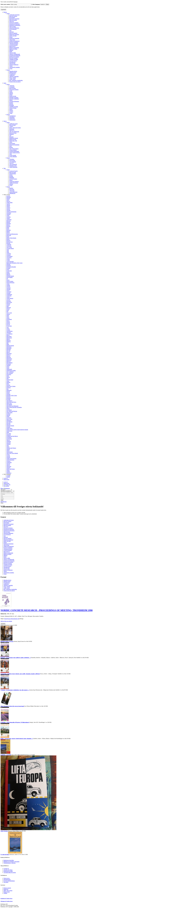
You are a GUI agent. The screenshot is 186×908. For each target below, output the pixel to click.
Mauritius (8, 349)
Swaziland (8, 437)
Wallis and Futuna (10, 469)
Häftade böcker (12, 72)
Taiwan (8, 440)
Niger (7, 375)
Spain (7, 432)
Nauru (7, 366)
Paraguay (8, 387)
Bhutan (8, 231)
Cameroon (8, 245)
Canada (8, 203)
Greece (8, 290)
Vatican (8, 465)
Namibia (8, 365)
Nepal (7, 368)
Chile (7, 251)
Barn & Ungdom (13, 16)
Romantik (11, 105)
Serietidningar (12, 115)
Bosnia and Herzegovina (12, 234)
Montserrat (8, 360)
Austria (8, 218)
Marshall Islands (10, 345)
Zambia (8, 471)
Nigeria (8, 377)
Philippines (8, 390)
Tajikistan (8, 441)
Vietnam (8, 467)
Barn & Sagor (12, 88)
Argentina (8, 213)
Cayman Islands (10, 248)
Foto (10, 30)
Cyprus (8, 260)
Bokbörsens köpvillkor (8, 860)
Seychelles (8, 417)
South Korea (9, 431)
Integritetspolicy (7, 879)
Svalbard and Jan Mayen (12, 436)
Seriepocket (12, 118)
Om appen (5, 882)
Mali (7, 343)
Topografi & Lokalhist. (14, 67)
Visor (10, 154)
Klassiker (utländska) (14, 98)
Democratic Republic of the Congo (14, 263)
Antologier (11, 85)
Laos (7, 327)
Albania (8, 205)
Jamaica (8, 314)
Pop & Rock (12, 143)
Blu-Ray (11, 188)
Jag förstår (3, 9)
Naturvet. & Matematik (14, 54)
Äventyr (11, 112)
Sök (2, 500)
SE (4, 484)
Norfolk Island (9, 379)
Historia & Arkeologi (14, 34)
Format (8, 70)
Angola (8, 209)
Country (11, 126)
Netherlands (9, 369)
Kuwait (8, 324)
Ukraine (8, 457)
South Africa (9, 428)
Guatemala (8, 295)
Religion (11, 104)
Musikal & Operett (13, 138)
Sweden (8, 196)
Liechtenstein (9, 331)
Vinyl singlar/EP (13, 164)
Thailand (8, 444)
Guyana (8, 299)
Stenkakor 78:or (13, 165)
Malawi (8, 339)
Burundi (8, 243)
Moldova (8, 354)
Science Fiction (12, 108)
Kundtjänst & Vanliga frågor (6, 898)
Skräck (10, 109)
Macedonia (8, 336)
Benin (7, 228)
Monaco (8, 356)
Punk (10, 146)
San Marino (9, 410)
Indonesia (8, 307)
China (7, 252)
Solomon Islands (10, 425)
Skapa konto (6, 479)
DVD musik (12, 160)
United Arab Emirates (11, 458)
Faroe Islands (9, 277)
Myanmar (8, 364)
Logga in (5, 478)
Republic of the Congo (11, 395)
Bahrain (8, 222)
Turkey (8, 450)
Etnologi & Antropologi (14, 25)
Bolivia (8, 232)
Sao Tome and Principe (11, 411)
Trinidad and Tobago (11, 448)
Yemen (8, 470)
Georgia (8, 286)
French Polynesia (10, 282)
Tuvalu (8, 454)
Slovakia (8, 423)
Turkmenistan (9, 452)
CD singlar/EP (12, 161)
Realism (11, 102)
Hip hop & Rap (12, 133)
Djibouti (8, 264)
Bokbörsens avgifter (8, 871)
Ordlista (5, 893)
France (8, 280)
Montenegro (9, 358)
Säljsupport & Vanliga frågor (7, 901)
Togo (7, 445)
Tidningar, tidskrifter (14, 76)
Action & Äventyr (13, 171)
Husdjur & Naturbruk (14, 38)
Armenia (8, 214)
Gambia (8, 285)
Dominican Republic (11, 266)
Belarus (8, 224)
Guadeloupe (9, 294)
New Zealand (9, 373)
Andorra (8, 207)
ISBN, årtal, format (7, 890)
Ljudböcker (12, 75)
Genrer (8, 13)
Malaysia (8, 340)
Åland (7, 199)
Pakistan (8, 382)
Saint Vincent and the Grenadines (14, 407)
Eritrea (7, 272)
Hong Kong (9, 302)
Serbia (7, 416)
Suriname (8, 434)
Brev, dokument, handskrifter (16, 80)
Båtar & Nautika (13, 20)
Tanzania (8, 442)
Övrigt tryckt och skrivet (14, 81)
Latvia (7, 328)
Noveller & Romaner (14, 101)
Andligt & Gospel (13, 123)
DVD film (11, 189)
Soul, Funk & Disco (14, 148)
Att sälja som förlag (7, 870)
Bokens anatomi (7, 888)
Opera (10, 142)
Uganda (8, 455)
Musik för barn (12, 139)
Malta (7, 344)
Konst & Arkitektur (13, 42)
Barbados (8, 223)
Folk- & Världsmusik (14, 131)
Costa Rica (8, 257)
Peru (7, 389)
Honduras (8, 301)
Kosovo (8, 323)
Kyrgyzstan (9, 326)
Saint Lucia (9, 403)
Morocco (8, 361)
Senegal (8, 415)
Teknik (10, 66)
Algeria (8, 206)
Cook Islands (9, 256)
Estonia (8, 273)
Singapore (8, 420)
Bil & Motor (12, 17)
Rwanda (8, 399)
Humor (11, 37)
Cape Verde (9, 247)
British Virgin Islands (11, 238)
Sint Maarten (9, 421)
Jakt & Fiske (12, 39)
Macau (8, 335)
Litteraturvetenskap (13, 43)
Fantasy (11, 92)
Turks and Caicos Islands (12, 453)
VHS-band (11, 190)
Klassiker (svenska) (13, 97)
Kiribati (8, 322)
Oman (7, 381)
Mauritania (8, 348)
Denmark (8, 197)
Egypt (7, 269)
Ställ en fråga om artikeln (6, 621)
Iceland (8, 305)
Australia (8, 217)
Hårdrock (11, 134)
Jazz (10, 135)
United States (9, 202)
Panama (8, 385)
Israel (7, 310)
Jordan (7, 318)
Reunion (8, 396)
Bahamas (8, 220)
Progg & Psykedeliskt (14, 144)
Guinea (8, 297)
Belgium (8, 226)
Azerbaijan (8, 219)
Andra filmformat (13, 192)
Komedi (11, 176)
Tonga (7, 446)
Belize (7, 227)
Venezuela (8, 466)
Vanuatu (8, 463)
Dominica (8, 265)
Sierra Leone (9, 419)
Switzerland (9, 438)
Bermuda (8, 230)
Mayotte (8, 350)
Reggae (11, 147)
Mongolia (8, 357)
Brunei (8, 239)
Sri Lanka (8, 433)
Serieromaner (12, 119)
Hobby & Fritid (12, 35)
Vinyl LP (11, 163)
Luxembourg (9, 333)
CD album (11, 159)
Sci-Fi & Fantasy (13, 60)
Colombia (8, 253)
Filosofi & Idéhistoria (14, 28)
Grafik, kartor (12, 79)
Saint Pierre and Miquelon (12, 406)
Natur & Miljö (12, 52)
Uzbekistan (9, 462)
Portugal (8, 394)
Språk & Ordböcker (13, 64)
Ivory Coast (9, 312)
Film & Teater (12, 26)
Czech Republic (10, 261)
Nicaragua (8, 374)
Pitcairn (8, 391)
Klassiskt (11, 136)
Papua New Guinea (10, 386)
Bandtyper (5, 889)
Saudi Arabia (9, 412)
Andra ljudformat (13, 167)
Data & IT (11, 21)
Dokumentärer (12, 173)
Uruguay (8, 461)
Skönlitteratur (12, 62)
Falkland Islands (10, 276)
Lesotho (8, 329)
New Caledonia (10, 371)
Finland (8, 198)
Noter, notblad (12, 77)
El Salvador (9, 270)
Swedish (8, 475)
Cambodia (8, 244)
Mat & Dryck (12, 46)
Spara (47, 4)
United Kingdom (10, 459)
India (7, 306)
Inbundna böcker (13, 71)
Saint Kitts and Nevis (11, 402)
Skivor (5, 121)
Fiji (7, 278)
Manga (10, 100)
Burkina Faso (9, 241)
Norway (8, 201)
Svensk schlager (13, 150)
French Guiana (9, 281)
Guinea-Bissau (9, 298)
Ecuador (8, 268)
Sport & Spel (12, 63)
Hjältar (10, 94)
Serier (4, 83)
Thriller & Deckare (13, 182)
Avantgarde (12, 87)
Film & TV (11, 130)
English (8, 476)
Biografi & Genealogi (14, 18)
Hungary (8, 303)
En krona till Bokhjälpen (9, 880)
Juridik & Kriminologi (14, 41)
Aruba (7, 215)
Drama (10, 175)
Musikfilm (11, 177)
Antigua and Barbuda (11, 211)
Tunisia (8, 449)
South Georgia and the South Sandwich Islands (17, 429)
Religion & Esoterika (14, 56)
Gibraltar (8, 289)
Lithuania (8, 332)
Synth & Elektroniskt (14, 151)
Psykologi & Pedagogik (14, 55)
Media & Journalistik (14, 47)
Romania (8, 398)
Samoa (8, 408)
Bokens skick (6, 891)
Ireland (8, 308)
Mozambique (9, 362)
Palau (7, 383)
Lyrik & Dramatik (13, 45)
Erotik (10, 91)
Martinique (8, 347)
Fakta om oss (6, 878)
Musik (10, 51)
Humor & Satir (12, 96)
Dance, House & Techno (15, 127)
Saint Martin (9, 404)
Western (11, 110)
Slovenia (8, 424)
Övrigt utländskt (13, 156)
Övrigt (10, 68)
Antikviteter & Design (14, 14)
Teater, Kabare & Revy (14, 152)
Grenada (8, 293)
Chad (7, 249)
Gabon (8, 284)
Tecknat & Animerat (14, 181)
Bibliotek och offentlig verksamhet (11, 861)
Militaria (11, 50)
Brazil (7, 236)
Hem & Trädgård (13, 33)
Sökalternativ (4, 501)
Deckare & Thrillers (13, 22)
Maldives (8, 341)
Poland (8, 392)
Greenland (8, 291)
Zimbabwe (8, 473)
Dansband (11, 129)
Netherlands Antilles (11, 370)
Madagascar (9, 337)
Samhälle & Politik (13, 59)
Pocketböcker (12, 73)
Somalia (8, 427)
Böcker (5, 12)
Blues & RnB (12, 125)
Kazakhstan (9, 319)
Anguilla (8, 210)
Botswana (8, 235)
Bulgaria (8, 240)
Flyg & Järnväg (12, 29)
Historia (11, 93)
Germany (8, 287)
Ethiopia (8, 274)
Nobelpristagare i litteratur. (9, 863)
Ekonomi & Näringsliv (14, 24)
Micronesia (8, 353)
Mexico (8, 352)
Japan (7, 315)
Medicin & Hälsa (13, 49)
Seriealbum (11, 117)
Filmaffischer (12, 193)
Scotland (8, 413)
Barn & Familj (12, 172)
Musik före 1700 (13, 140)
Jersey (7, 316)
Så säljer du (6, 868)
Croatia (8, 259)
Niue (7, 378)
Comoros (8, 255)
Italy (7, 311)
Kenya (7, 320)
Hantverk (11, 31)
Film (4, 168)
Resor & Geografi (13, 58)
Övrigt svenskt (12, 155)
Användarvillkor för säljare (9, 872)
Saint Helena (9, 400)
